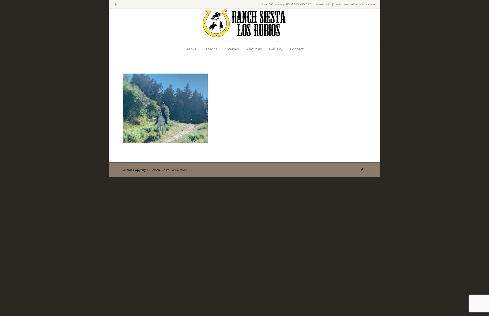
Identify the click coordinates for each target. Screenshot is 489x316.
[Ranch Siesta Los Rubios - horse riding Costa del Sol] (244, 25)
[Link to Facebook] (115, 4)
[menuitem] (191, 49)
